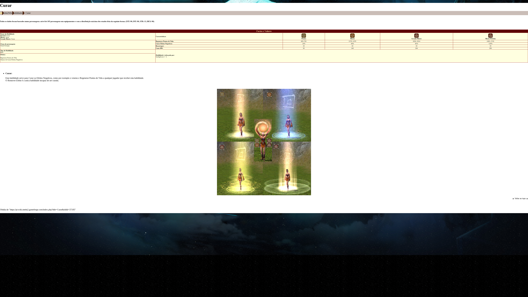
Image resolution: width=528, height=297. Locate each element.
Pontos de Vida (168, 41)
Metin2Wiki (7, 13)
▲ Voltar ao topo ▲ (520, 198)
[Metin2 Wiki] (1, 13)
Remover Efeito (14, 80)
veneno (75, 78)
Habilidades (18, 13)
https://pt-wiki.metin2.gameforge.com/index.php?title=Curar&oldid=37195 (42, 209)
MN (161, 48)
